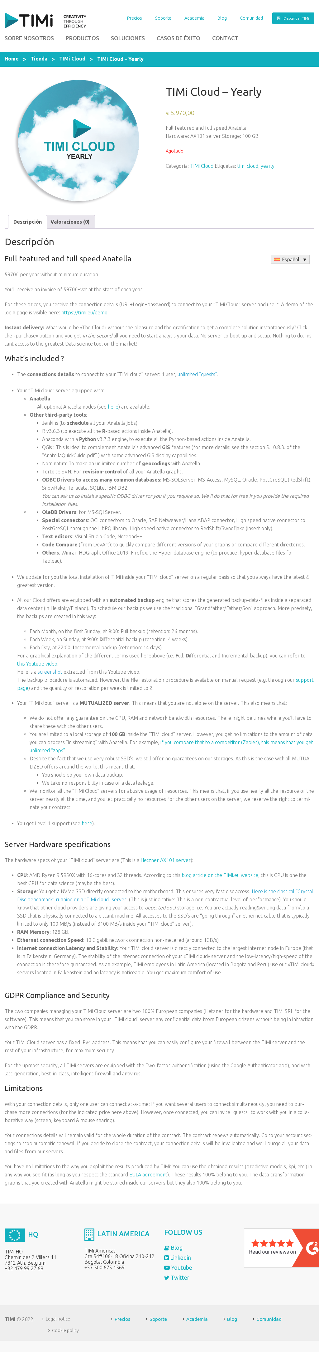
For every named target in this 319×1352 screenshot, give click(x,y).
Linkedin (180, 1257)
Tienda (39, 58)
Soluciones (128, 38)
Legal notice (58, 1318)
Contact (225, 38)
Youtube (181, 1267)
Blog (222, 18)
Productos (82, 38)
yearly (267, 166)
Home (12, 58)
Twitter (179, 1277)
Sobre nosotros (29, 38)
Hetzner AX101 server (165, 860)
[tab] (27, 222)
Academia (194, 18)
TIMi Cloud (72, 58)
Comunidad (251, 18)
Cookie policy (65, 1330)
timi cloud (247, 166)
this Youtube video (37, 663)
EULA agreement (148, 1174)
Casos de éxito (178, 38)
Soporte (163, 18)
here (113, 406)
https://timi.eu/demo (84, 312)
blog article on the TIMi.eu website (220, 875)
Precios (134, 18)
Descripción (27, 222)
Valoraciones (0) (70, 222)
